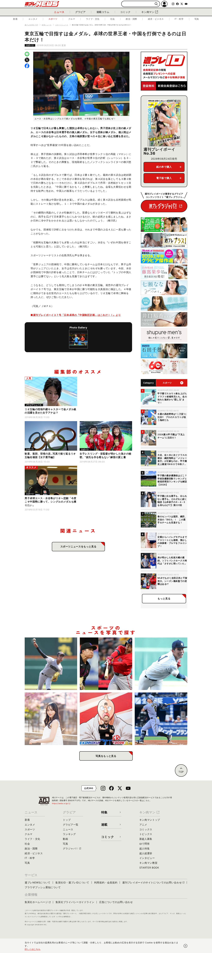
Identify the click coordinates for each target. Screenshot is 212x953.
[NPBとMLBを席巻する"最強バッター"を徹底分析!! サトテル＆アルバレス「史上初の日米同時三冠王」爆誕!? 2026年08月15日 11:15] (161, 718)
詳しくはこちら (33, 949)
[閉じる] (185, 946)
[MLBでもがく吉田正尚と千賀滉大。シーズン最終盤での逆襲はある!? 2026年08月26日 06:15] (106, 663)
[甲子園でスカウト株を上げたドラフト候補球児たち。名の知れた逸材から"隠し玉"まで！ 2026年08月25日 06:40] (161, 663)
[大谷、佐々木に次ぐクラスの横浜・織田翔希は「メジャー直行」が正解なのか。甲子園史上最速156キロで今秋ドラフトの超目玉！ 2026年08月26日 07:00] (51, 663)
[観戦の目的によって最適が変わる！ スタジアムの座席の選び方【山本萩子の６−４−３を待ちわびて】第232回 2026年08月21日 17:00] (51, 718)
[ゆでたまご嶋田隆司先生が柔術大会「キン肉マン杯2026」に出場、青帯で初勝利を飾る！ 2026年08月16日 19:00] (106, 718)
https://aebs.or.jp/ (61, 803)
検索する (156, 4)
